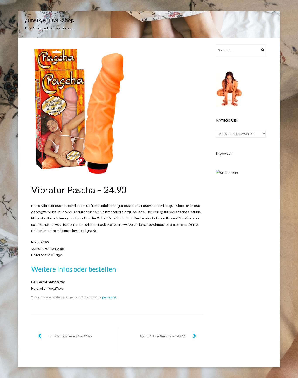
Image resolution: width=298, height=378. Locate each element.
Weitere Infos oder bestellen (73, 269)
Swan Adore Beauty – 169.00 (163, 336)
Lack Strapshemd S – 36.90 (70, 336)
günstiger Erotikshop (49, 20)
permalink (109, 297)
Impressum (224, 153)
